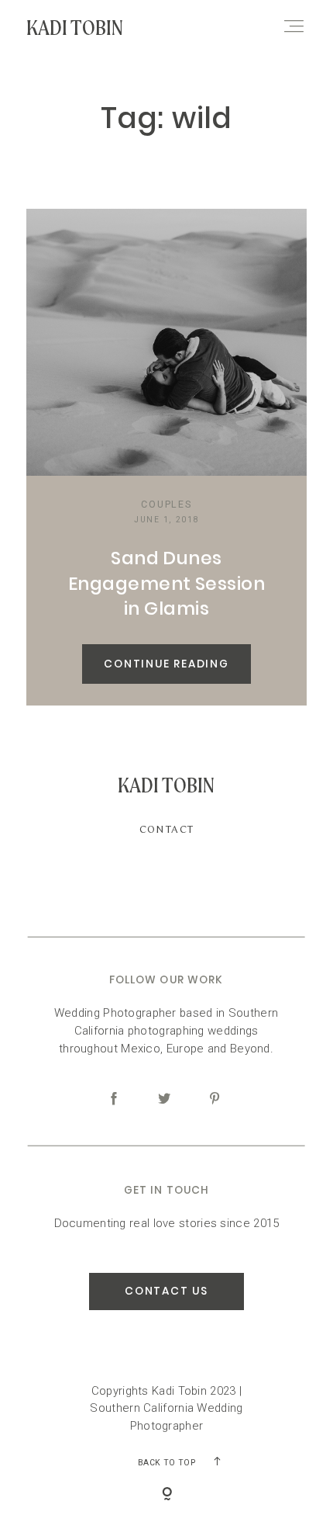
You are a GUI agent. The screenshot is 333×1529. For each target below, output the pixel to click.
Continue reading (166, 664)
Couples (166, 504)
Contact (166, 829)
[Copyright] (166, 1495)
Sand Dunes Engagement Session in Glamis (166, 583)
